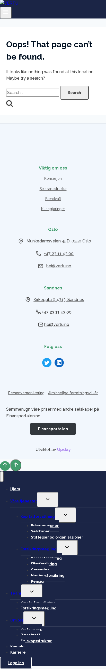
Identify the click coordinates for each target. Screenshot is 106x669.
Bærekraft (53, 199)
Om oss (16, 620)
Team (15, 593)
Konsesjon (53, 178)
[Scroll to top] (5, 466)
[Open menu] (6, 12)
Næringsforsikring (48, 575)
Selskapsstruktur (53, 189)
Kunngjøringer (53, 209)
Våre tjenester (23, 501)
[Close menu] (2, 476)
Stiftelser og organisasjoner (57, 537)
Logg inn (16, 663)
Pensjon (38, 581)
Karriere (18, 652)
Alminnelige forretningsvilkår (73, 393)
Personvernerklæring (26, 393)
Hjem (15, 489)
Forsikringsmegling (39, 549)
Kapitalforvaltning (38, 516)
